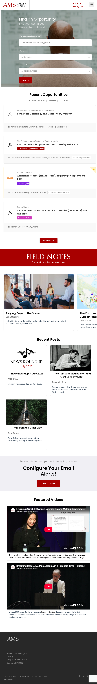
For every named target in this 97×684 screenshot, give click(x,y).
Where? (23, 51)
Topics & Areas (26, 65)
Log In (78, 3)
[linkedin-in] (83, 676)
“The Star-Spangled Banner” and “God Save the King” (71, 375)
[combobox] (55, 57)
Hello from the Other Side (27, 427)
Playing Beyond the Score (23, 313)
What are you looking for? (30, 36)
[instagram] (87, 676)
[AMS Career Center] (14, 3)
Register (79, 6)
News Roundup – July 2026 (27, 373)
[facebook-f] (79, 676)
